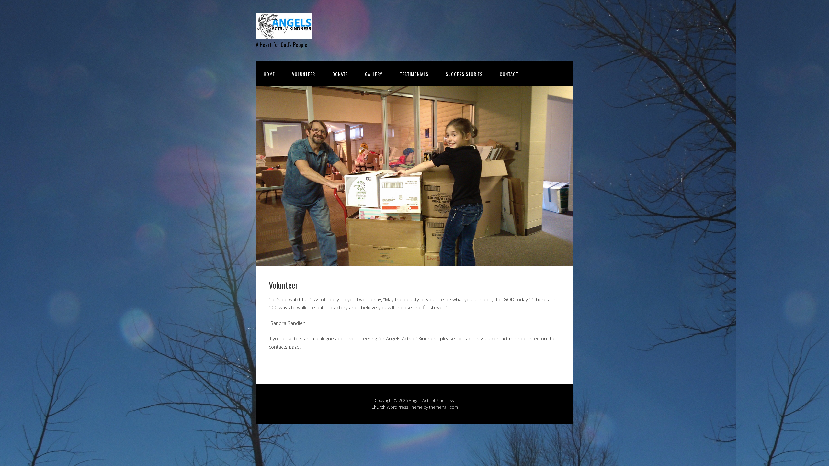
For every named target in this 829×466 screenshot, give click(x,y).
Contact (509, 74)
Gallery (373, 74)
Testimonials (414, 74)
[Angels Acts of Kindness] (284, 33)
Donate (340, 74)
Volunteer (303, 74)
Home (269, 74)
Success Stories (464, 74)
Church (378, 407)
